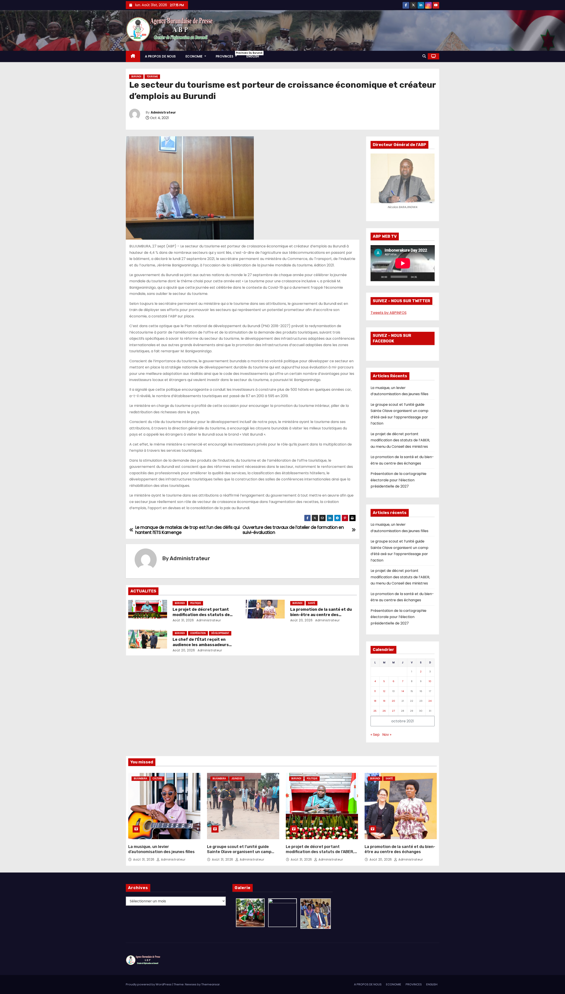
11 (375, 691)
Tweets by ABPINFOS (389, 312)
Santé (311, 603)
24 (429, 701)
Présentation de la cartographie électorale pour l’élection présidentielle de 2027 (398, 480)
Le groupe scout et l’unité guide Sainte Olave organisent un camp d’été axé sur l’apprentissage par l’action (239, 854)
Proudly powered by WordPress (149, 984)
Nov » (386, 734)
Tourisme (152, 76)
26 (384, 711)
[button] (424, 56)
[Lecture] (376, 277)
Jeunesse (237, 778)
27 (393, 711)
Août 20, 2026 (301, 620)
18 (375, 701)
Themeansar (210, 984)
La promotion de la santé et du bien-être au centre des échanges (321, 614)
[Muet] (422, 277)
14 (402, 691)
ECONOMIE (195, 56)
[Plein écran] (429, 277)
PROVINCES (229, 55)
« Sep (375, 734)
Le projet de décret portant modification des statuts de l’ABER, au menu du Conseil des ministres (400, 440)
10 (430, 681)
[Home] (133, 56)
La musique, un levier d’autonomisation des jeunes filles (161, 849)
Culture (157, 778)
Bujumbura (140, 778)
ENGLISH (253, 56)
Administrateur (163, 112)
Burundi (136, 76)
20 (393, 701)
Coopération (198, 633)
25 (375, 711)
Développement (220, 633)
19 (384, 701)
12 (384, 691)
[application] (403, 263)
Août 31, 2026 (183, 620)
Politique (195, 603)
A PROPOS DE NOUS (160, 56)
